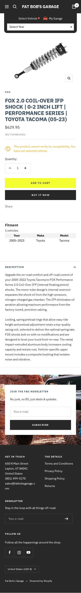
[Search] (15, 7)
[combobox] (40, 27)
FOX (8, 92)
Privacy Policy (54, 471)
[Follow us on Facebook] (9, 552)
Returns (50, 486)
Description (14, 266)
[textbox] (40, 27)
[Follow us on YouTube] (28, 552)
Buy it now (40, 194)
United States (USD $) (20, 569)
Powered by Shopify (41, 580)
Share (8, 206)
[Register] (66, 518)
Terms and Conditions (59, 463)
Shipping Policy (55, 478)
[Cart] (74, 7)
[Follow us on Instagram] (19, 552)
